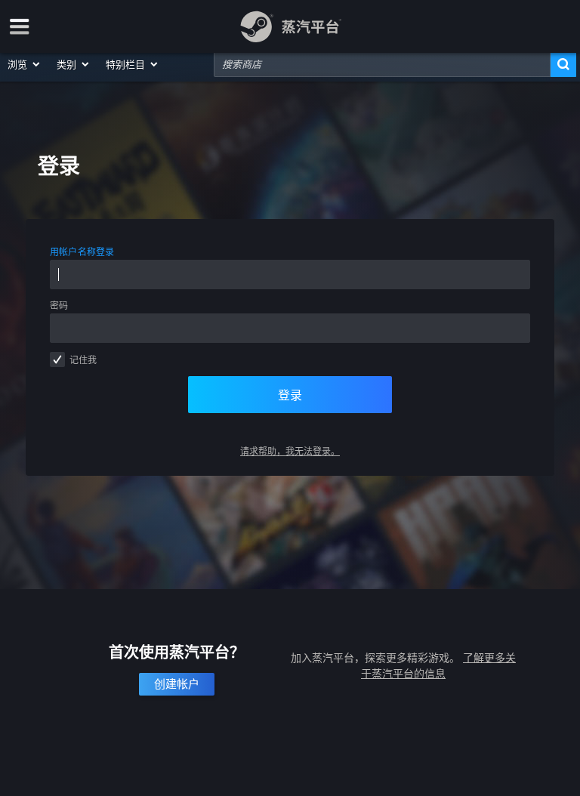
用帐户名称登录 (82, 252)
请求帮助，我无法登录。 (290, 451)
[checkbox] (57, 359)
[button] (24, 64)
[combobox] (382, 64)
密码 (59, 305)
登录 (290, 395)
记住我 (83, 360)
